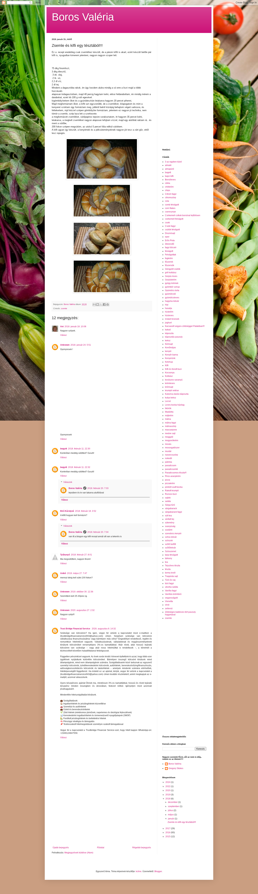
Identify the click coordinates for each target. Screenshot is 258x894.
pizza (167, 480)
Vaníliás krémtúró (173, 594)
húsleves (169, 315)
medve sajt (170, 433)
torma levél (170, 573)
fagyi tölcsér (170, 247)
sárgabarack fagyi (173, 512)
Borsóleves (170, 179)
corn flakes (170, 208)
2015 (168, 836)
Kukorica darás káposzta (176, 394)
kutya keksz (170, 397)
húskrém (169, 312)
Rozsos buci (171, 494)
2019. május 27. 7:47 (77, 573)
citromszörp (170, 197)
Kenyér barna (171, 354)
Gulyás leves (171, 276)
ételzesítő (169, 244)
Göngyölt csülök (172, 269)
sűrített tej (169, 519)
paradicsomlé (171, 469)
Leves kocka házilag (174, 405)
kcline (138, 871)
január (171, 818)
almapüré (169, 169)
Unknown (65, 345)
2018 (168, 798)
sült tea (168, 515)
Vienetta (169, 601)
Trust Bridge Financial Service (75, 628)
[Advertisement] (102, 817)
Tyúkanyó (65, 554)
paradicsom (170, 465)
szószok (169, 540)
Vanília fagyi (171, 590)
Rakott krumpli (172, 490)
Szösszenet (170, 551)
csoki (167, 222)
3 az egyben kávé (173, 162)
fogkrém (169, 258)
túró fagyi (169, 583)
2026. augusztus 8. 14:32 (104, 628)
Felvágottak (170, 254)
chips (167, 190)
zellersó (169, 608)
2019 (168, 794)
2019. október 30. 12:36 (82, 591)
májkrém (169, 415)
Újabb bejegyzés (61, 847)
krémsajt (169, 387)
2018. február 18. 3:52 (85, 511)
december (173, 802)
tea (166, 562)
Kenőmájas (170, 347)
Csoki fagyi (170, 226)
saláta (168, 501)
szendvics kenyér (173, 533)
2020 (168, 790)
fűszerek (169, 262)
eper (167, 237)
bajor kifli (169, 176)
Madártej (169, 412)
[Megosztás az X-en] (101, 304)
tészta (168, 569)
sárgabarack (171, 508)
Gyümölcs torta (172, 290)
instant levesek (172, 319)
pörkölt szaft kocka (174, 487)
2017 (168, 828)
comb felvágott (172, 204)
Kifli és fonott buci (173, 369)
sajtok (168, 498)
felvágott (169, 251)
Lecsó (168, 401)
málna (168, 419)
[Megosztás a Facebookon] (104, 304)
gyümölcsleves (172, 297)
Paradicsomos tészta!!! (175, 472)
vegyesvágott (171, 598)
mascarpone (171, 430)
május (171, 814)
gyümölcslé (170, 294)
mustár (168, 451)
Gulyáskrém (170, 279)
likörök (168, 408)
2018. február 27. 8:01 (81, 554)
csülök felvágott (172, 229)
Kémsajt (169, 344)
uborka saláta (171, 587)
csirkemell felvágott (174, 219)
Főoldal (100, 847)
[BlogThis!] (97, 304)
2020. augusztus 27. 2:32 (83, 610)
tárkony (168, 558)
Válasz (63, 335)
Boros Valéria (83, 17)
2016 (168, 832)
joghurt (168, 322)
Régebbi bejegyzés (141, 847)
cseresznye (170, 211)
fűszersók (169, 265)
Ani (62, 326)
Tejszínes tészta (172, 565)
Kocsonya (169, 372)
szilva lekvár (171, 537)
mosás (168, 444)
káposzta (169, 333)
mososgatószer (172, 447)
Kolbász (169, 376)
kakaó (168, 329)
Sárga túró (170, 505)
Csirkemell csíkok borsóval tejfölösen (182, 215)
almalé (168, 165)
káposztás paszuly (174, 337)
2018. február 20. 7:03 (97, 488)
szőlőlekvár (170, 547)
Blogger (158, 871)
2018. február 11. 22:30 (79, 448)
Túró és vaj (170, 580)
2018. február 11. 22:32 (79, 467)
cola (167, 201)
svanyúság (170, 526)
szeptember (174, 806)
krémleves (170, 383)
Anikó (63, 573)
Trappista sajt (171, 576)
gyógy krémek (171, 283)
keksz (167, 340)
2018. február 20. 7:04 (97, 532)
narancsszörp (171, 455)
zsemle (64, 308)
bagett (168, 172)
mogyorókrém (171, 440)
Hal (166, 305)
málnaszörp (170, 426)
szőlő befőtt (170, 544)
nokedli (168, 458)
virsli (167, 605)
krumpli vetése (172, 390)
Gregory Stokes (175, 768)
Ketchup (169, 362)
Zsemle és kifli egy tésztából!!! (182, 822)
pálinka (168, 462)
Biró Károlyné (67, 511)
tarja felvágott (171, 555)
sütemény (169, 522)
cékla (167, 183)
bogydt (63, 448)
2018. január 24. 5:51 (81, 345)
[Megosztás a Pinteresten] (107, 304)
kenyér (168, 351)
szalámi (168, 530)
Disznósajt (170, 233)
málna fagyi (170, 422)
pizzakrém (170, 483)
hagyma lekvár (172, 301)
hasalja (168, 308)
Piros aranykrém (173, 476)
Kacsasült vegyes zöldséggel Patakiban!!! (184, 326)
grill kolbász (170, 272)
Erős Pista (170, 240)
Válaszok (67, 482)
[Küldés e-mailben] (94, 304)
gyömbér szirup (172, 287)
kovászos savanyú (174, 380)
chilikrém (169, 187)
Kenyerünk (170, 358)
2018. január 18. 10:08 (75, 326)
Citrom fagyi (170, 194)
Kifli (166, 365)
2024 (168, 782)
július (171, 810)
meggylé (169, 437)
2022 (168, 786)
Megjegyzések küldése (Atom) (78, 852)
